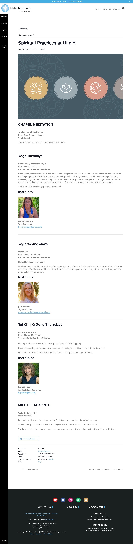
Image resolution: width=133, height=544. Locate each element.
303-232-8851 (49, 520)
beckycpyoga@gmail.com (30, 227)
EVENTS (4, 30)
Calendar (107, 9)
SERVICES (4, 17)
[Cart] (128, 8)
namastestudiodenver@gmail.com (34, 312)
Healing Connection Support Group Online (105, 469)
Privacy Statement (36, 534)
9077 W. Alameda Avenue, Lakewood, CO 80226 (42, 514)
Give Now (116, 9)
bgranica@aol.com (26, 392)
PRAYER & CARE (4, 38)
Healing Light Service (32, 469)
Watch (98, 9)
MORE (4, 541)
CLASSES (4, 23)
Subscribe (71, 506)
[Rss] (78, 500)
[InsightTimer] (86, 500)
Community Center (44, 451)
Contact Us (44, 506)
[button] (123, 8)
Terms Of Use (48, 534)
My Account (96, 506)
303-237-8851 (41, 516)
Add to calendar (29, 439)
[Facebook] (63, 500)
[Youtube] (55, 500)
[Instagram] (70, 500)
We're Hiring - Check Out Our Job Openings (67, 1)
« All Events (23, 29)
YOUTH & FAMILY (4, 46)
